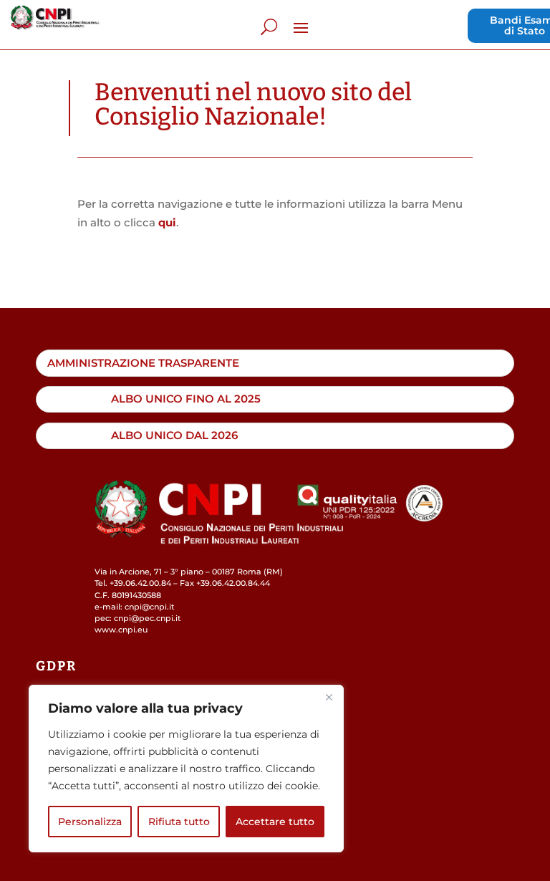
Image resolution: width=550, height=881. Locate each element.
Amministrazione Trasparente (143, 363)
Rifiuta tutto (179, 821)
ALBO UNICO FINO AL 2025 (186, 398)
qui (167, 222)
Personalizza (90, 821)
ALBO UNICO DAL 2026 (174, 435)
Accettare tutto (275, 821)
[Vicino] (328, 697)
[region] (186, 768)
